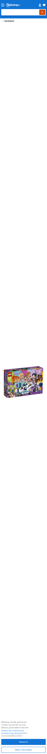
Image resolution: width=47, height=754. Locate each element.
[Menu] (2, 5)
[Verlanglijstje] (44, 5)
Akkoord (23, 742)
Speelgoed (9, 21)
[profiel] (40, 5)
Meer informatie (23, 749)
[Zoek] (42, 12)
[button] (23, 382)
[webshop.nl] (19, 5)
